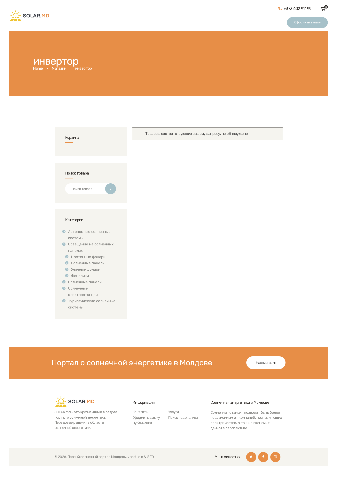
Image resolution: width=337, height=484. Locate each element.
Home (38, 68)
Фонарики (80, 276)
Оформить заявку (146, 417)
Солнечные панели (88, 263)
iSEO (150, 457)
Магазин (59, 68)
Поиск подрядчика (183, 417)
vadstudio (135, 457)
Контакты (140, 412)
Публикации (142, 423)
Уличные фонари (85, 269)
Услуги (173, 412)
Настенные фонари (88, 257)
